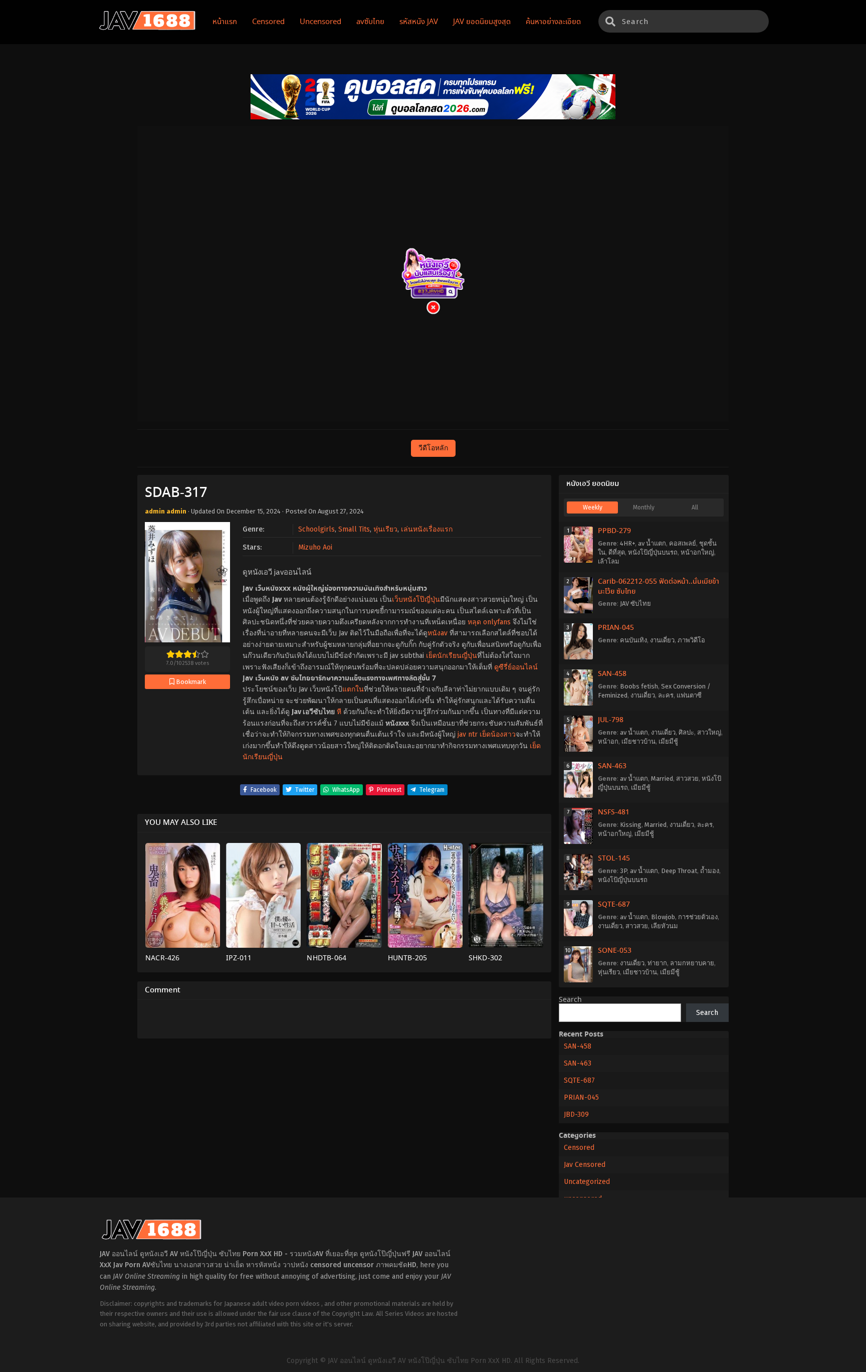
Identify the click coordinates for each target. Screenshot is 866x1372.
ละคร (666, 695)
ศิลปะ (686, 732)
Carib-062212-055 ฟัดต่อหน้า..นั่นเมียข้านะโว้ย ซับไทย (658, 587)
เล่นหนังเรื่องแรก (427, 529)
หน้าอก (608, 741)
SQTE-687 (614, 905)
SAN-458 (612, 674)
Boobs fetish (639, 686)
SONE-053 (614, 951)
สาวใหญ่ (709, 732)
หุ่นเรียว (385, 529)
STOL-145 (614, 858)
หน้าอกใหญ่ (697, 552)
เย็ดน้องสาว (498, 734)
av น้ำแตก (652, 543)
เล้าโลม (608, 561)
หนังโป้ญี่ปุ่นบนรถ (653, 552)
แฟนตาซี (689, 695)
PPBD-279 (614, 531)
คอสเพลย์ (682, 543)
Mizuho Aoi (315, 547)
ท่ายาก (657, 963)
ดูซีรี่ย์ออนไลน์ (516, 667)
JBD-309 (576, 1114)
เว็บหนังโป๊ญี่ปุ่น (416, 599)
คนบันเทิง (633, 640)
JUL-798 (610, 720)
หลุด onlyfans (489, 622)
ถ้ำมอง (709, 871)
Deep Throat (679, 871)
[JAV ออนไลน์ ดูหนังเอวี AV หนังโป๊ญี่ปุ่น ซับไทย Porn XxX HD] (147, 28)
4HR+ (627, 543)
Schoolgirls (316, 529)
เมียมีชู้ (668, 741)
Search (570, 1000)
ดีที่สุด (616, 552)
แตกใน (353, 689)
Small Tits (354, 529)
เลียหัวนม (664, 926)
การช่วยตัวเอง (698, 917)
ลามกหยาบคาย (692, 963)
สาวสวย (687, 778)
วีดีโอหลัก (433, 448)
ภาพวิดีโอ (691, 640)
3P (623, 871)
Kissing (630, 824)
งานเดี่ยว (662, 640)
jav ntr (468, 734)
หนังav (437, 633)
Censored (579, 1147)
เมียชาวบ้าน (638, 741)
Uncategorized (587, 1181)
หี (339, 712)
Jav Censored (584, 1164)
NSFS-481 (613, 812)
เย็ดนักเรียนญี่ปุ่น (451, 655)
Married (662, 778)
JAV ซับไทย (635, 603)
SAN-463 (612, 766)
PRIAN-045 (616, 628)
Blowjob (663, 917)
